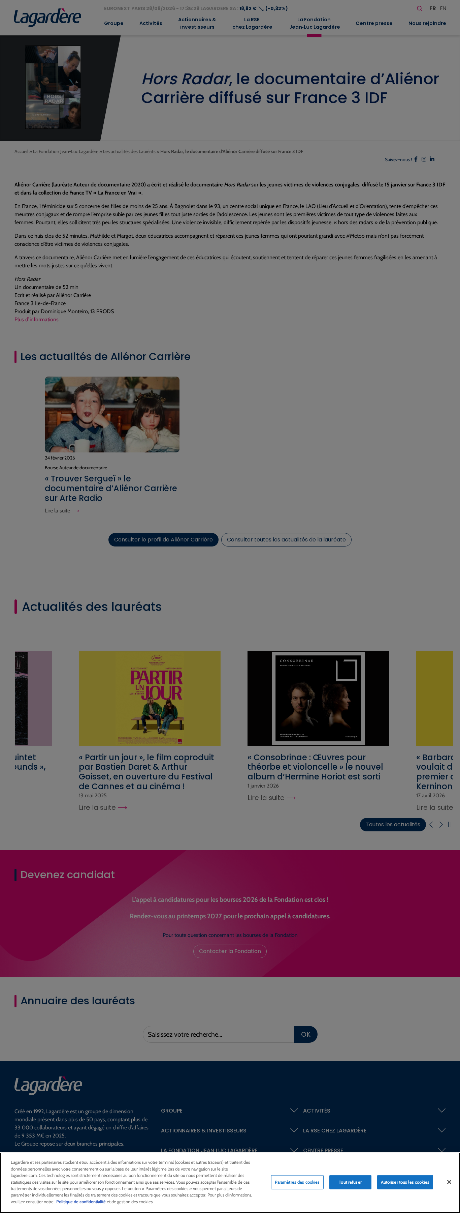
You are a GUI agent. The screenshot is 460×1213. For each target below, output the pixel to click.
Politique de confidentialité (81, 1201)
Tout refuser (350, 1182)
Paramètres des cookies (297, 1182)
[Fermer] (449, 1182)
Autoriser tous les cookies (405, 1182)
